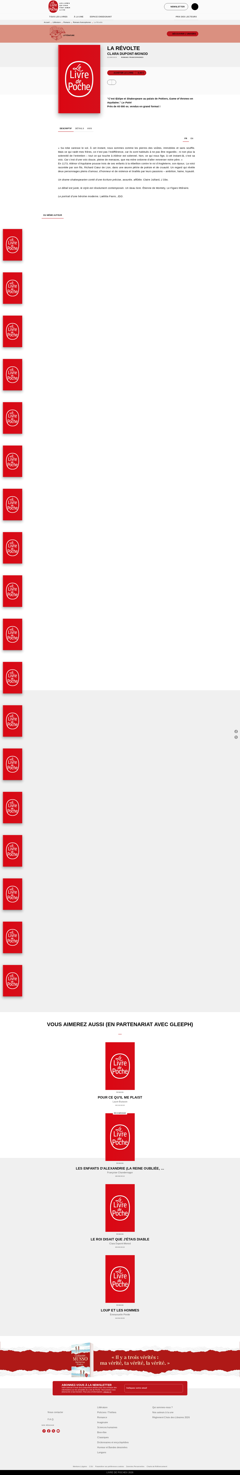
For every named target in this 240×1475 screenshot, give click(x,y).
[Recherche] (194, 6)
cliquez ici (107, 1392)
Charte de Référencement (157, 1466)
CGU (91, 1466)
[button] (176, 6)
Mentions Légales (80, 1466)
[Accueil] (53, 6)
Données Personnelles (135, 1466)
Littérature (57, 22)
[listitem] (44, 1431)
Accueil (47, 22)
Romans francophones (82, 22)
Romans (66, 22)
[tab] (45, 16)
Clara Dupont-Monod (127, 54)
